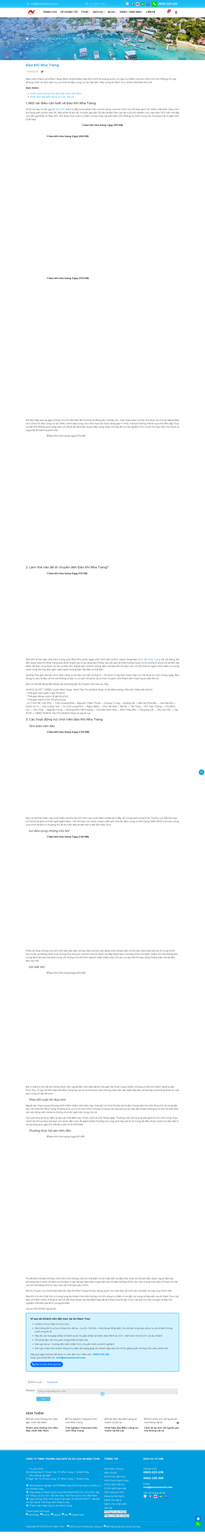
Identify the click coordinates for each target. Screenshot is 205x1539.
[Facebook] (132, 4)
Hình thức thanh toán (116, 1480)
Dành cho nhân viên (115, 1504)
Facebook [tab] (52, 1382)
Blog (34, 38)
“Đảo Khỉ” (60, 109)
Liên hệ (150, 12)
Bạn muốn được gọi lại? (47, 1364)
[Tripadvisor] (142, 4)
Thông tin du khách (115, 1511)
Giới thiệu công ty (114, 1468)
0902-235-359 (153, 1478)
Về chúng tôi (69, 12)
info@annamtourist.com (44, 4)
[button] (177, 1422)
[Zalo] (126, 4)
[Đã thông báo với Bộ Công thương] (122, 1526)
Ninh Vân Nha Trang (149, 659)
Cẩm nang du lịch (114, 1492)
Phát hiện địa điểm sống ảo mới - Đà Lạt (52, 97)
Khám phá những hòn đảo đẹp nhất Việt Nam (55, 93)
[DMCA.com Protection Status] (84, 1526)
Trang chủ (50, 12)
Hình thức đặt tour (115, 1476)
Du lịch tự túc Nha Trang (53, 38)
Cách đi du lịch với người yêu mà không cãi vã (161, 1429)
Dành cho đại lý (112, 1500)
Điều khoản (110, 1472)
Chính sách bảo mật (115, 1488)
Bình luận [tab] (36, 1382)
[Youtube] (137, 4)
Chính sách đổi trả (114, 1484)
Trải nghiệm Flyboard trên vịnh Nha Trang (81, 1429)
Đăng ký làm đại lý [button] (114, 1496)
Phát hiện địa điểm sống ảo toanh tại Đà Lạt (121, 1429)
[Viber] (148, 4)
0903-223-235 (167, 3)
